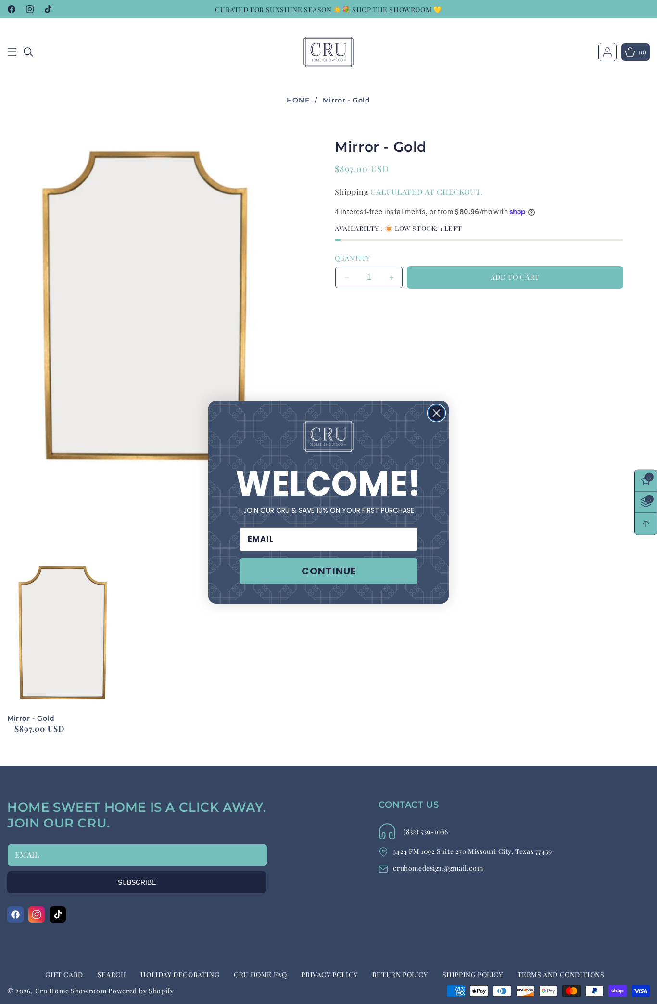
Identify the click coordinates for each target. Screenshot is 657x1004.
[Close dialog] (436, 413)
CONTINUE (329, 571)
